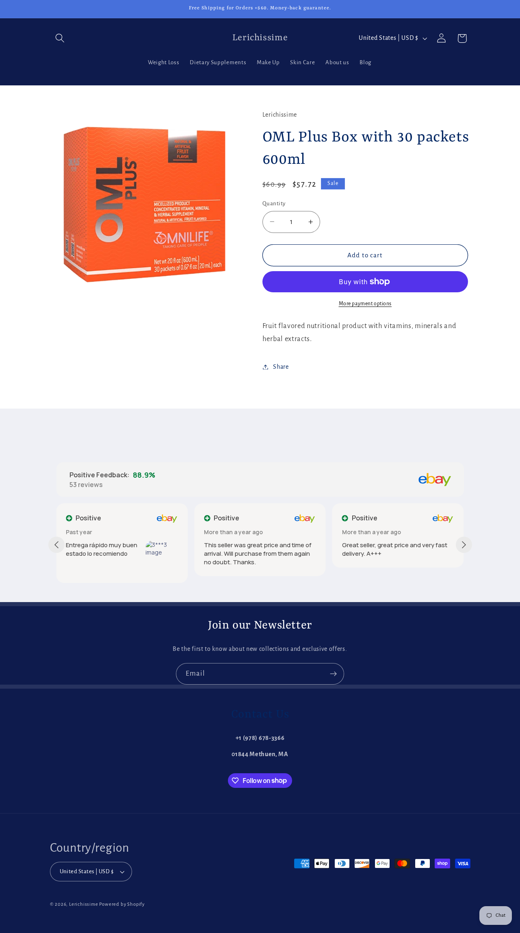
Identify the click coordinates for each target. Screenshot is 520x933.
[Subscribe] (333, 674)
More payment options (365, 304)
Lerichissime (83, 904)
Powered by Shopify (122, 904)
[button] (60, 38)
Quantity (274, 203)
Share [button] (280, 366)
